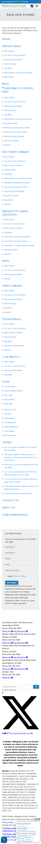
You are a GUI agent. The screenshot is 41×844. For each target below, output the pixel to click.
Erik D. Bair (8, 395)
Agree (17, 576)
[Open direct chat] (36, 819)
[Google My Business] (19, 733)
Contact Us (10, 500)
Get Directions (19, 631)
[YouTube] (5, 733)
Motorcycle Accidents (13, 59)
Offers (7, 442)
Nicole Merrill (9, 399)
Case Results (11, 357)
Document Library (15, 152)
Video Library (12, 286)
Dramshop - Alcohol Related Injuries (19, 245)
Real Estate (9, 77)
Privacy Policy (19, 576)
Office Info (6, 631)
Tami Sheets (9, 431)
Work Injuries (9, 51)
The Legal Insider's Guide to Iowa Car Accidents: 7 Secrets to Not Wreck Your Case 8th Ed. (20, 457)
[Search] (36, 687)
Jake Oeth (8, 404)
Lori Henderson (10, 422)
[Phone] (32, 6)
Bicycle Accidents (11, 140)
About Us (8, 507)
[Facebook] (2, 693)
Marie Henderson (11, 427)
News (5, 261)
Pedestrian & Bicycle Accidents (17, 127)
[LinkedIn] (3, 733)
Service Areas (11, 46)
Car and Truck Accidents (14, 55)
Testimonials (11, 319)
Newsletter (8, 200)
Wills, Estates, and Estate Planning (18, 72)
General (7, 145)
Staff (6, 381)
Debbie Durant (10, 409)
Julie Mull (7, 414)
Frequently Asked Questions (15, 212)
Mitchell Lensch (10, 435)
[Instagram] (7, 733)
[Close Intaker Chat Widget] (39, 819)
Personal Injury (10, 64)
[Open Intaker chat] (19, 843)
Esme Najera (9, 418)
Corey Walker (9, 386)
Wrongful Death (11, 123)
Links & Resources (14, 515)
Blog (5, 84)
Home (6, 39)
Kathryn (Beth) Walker (13, 391)
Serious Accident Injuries (14, 136)
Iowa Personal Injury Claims (15, 132)
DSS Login (14, 839)
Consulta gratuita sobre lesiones (18, 493)
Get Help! (11, 582)
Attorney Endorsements (14, 345)
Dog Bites (8, 68)
